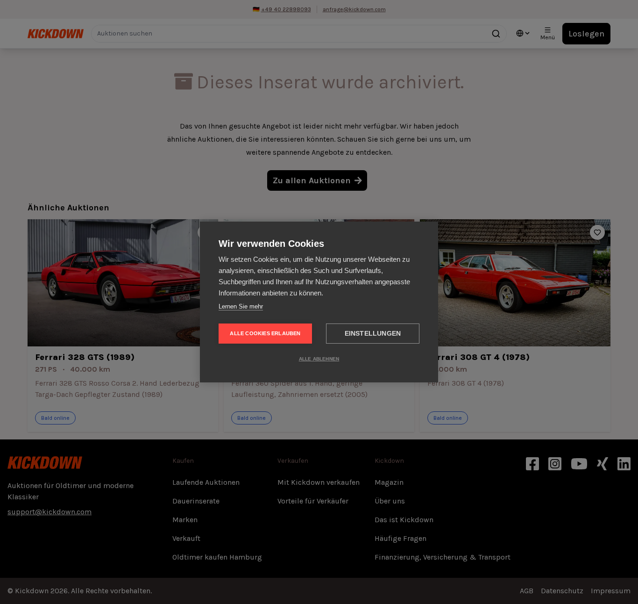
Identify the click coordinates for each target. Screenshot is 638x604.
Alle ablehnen (319, 358)
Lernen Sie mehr (241, 306)
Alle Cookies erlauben (265, 333)
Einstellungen (373, 333)
